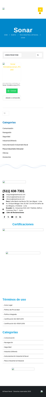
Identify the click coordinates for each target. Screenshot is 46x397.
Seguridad (6, 136)
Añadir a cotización (13, 98)
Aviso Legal (8, 305)
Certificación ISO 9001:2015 (14, 319)
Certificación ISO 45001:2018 (14, 323)
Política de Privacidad (12, 310)
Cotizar (13, 91)
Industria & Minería (9, 141)
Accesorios (7, 157)
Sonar (20, 83)
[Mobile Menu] (40, 9)
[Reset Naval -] (17, 11)
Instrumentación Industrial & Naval (15, 145)
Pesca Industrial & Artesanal (10, 83)
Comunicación (8, 128)
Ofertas (5, 153)
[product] (12, 72)
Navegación (7, 132)
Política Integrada (10, 314)
